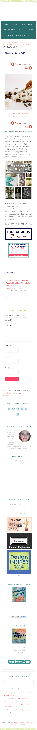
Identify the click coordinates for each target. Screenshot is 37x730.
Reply (8, 298)
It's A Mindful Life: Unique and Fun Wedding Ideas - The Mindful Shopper (18, 283)
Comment (9, 326)
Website (9, 368)
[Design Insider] (19, 573)
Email (8, 357)
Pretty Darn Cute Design (18, 724)
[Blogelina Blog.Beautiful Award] (19, 532)
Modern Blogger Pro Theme (23, 722)
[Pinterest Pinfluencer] (19, 549)
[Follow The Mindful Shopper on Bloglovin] (19, 617)
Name (8, 346)
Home (5, 42)
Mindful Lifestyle (9, 44)
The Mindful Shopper (18, 11)
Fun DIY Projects (23, 44)
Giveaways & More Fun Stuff (19, 42)
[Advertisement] (19, 480)
